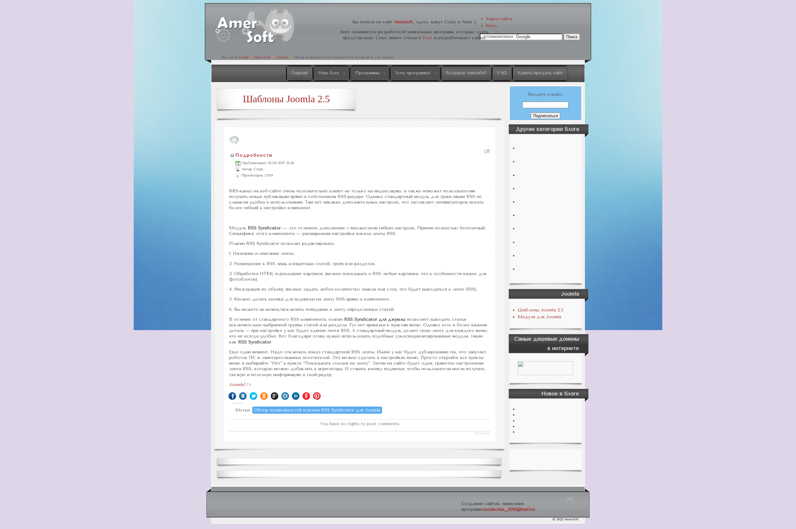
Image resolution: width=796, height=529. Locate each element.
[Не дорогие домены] (545, 368)
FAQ (502, 73)
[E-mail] (486, 152)
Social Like (238, 403)
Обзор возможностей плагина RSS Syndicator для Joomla (317, 410)
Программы (367, 73)
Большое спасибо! (466, 73)
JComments (482, 433)
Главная (300, 73)
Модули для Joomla (539, 317)
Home (244, 57)
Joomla (282, 57)
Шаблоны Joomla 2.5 (540, 310)
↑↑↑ (570, 499)
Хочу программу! (413, 73)
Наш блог (262, 57)
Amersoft (403, 22)
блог (428, 37)
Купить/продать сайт (540, 73)
